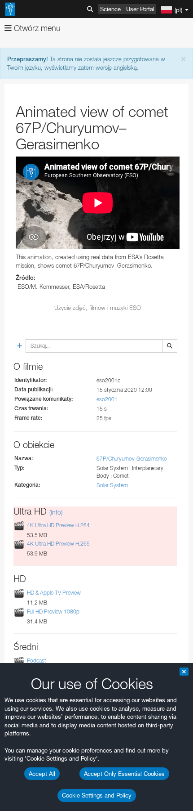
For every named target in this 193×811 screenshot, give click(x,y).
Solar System (112, 485)
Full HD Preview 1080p (53, 611)
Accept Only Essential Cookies (124, 773)
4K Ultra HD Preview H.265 (58, 543)
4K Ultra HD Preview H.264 (58, 525)
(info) (55, 512)
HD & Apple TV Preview (54, 592)
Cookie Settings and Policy (97, 795)
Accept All (42, 773)
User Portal (140, 9)
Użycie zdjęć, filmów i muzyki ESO (97, 307)
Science (110, 9)
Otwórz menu (36, 28)
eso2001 (107, 399)
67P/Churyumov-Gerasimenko (131, 458)
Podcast (36, 660)
